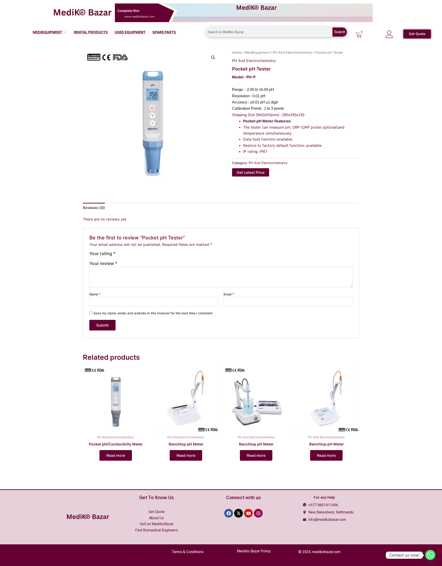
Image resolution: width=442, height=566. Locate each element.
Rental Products (91, 32)
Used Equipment (130, 32)
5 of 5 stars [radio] (142, 255)
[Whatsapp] (430, 555)
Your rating (102, 253)
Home (237, 52)
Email (229, 294)
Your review (103, 263)
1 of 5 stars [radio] (120, 255)
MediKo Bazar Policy (254, 551)
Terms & (188, 552)
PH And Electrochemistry (292, 52)
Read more (115, 455)
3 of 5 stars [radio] (131, 255)
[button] (213, 57)
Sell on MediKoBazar (157, 524)
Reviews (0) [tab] (94, 207)
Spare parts (164, 32)
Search (339, 32)
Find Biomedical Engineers (156, 530)
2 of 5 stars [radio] (125, 255)
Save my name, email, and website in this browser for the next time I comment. (153, 313)
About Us (156, 518)
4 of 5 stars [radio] (136, 255)
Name (95, 294)
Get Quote (156, 512)
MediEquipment (47, 32)
